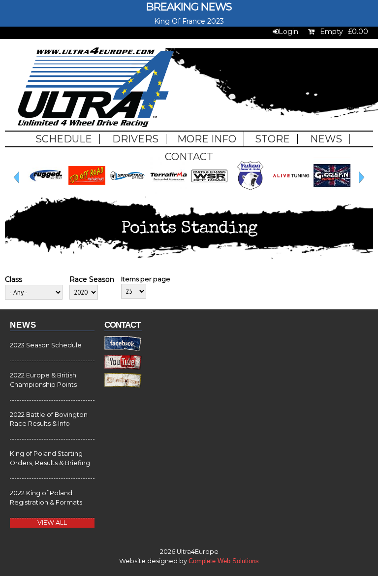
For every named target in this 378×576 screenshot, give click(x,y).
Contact (189, 157)
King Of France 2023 (189, 21)
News (326, 139)
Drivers (135, 139)
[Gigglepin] (332, 191)
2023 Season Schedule (46, 345)
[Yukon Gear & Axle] (250, 191)
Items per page (145, 279)
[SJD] (86, 191)
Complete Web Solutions (224, 561)
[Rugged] (46, 191)
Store (272, 139)
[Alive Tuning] (291, 191)
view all (52, 522)
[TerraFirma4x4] (168, 191)
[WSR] (209, 191)
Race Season (91, 279)
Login (288, 31)
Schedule (63, 139)
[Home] (95, 88)
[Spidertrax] (127, 191)
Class (13, 279)
